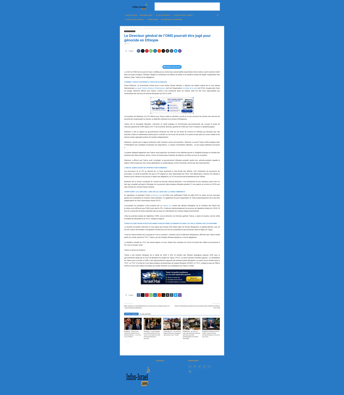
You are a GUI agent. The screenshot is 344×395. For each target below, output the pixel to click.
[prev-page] (125, 342)
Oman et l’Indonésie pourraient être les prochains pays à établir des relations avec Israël (197, 307)
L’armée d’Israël (152, 19)
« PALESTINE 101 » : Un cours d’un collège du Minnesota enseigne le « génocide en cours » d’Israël (172, 333)
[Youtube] (213, 24)
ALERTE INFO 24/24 (131, 15)
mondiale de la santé (190, 88)
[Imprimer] (167, 51)
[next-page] (128, 342)
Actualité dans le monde (134, 19)
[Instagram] (201, 24)
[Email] (163, 51)
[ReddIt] (159, 51)
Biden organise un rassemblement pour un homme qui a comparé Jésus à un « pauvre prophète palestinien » (147, 307)
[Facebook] (198, 24)
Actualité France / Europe (183, 15)
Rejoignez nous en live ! (173, 67)
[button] (218, 15)
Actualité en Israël (163, 15)
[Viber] (180, 51)
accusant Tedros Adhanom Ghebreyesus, (150, 88)
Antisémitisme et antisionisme (171, 19)
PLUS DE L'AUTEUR (145, 314)
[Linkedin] (155, 51)
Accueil (126, 28)
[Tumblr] (207, 24)
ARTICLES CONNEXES (131, 314)
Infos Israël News (146, 15)
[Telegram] (175, 51)
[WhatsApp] (151, 51)
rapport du (167, 206)
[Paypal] (204, 24)
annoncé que (157, 195)
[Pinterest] (147, 51)
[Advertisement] (187, 7)
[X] (210, 24)
